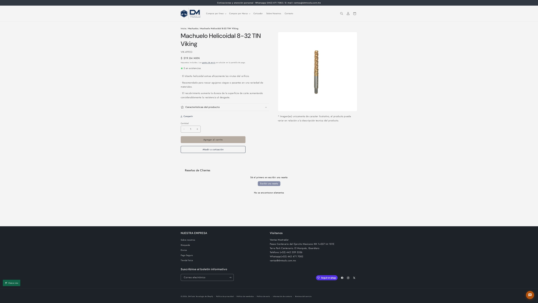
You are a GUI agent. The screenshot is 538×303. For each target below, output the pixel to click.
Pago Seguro (187, 255)
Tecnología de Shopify (204, 296)
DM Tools (191, 296)
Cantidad (185, 123)
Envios (184, 250)
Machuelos (193, 28)
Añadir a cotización (213, 149)
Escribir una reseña (269, 183)
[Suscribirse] (230, 277)
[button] (216, 14)
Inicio (183, 28)
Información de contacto (282, 296)
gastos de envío (208, 62)
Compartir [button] (188, 116)
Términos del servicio (303, 296)
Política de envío (263, 296)
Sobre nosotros (188, 239)
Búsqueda (185, 245)
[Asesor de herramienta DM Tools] (530, 295)
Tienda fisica (187, 260)
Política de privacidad (225, 296)
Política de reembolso (245, 296)
